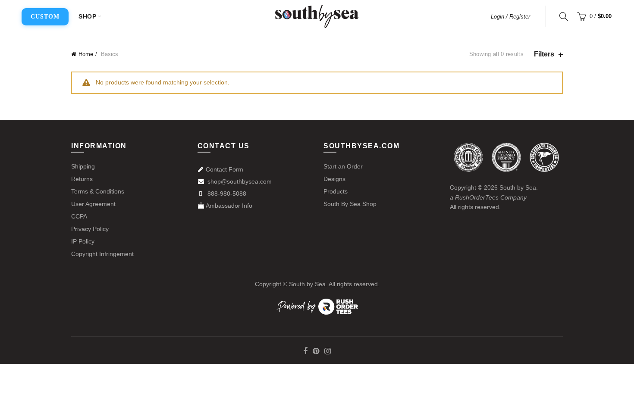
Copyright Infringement (102, 253)
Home (85, 54)
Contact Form (224, 169)
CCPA (79, 216)
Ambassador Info (229, 205)
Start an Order (343, 166)
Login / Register (510, 16)
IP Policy (82, 241)
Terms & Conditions (97, 191)
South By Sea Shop (350, 203)
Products (335, 191)
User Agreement (93, 203)
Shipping (83, 166)
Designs (334, 178)
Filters (544, 54)
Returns (82, 178)
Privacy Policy (90, 228)
